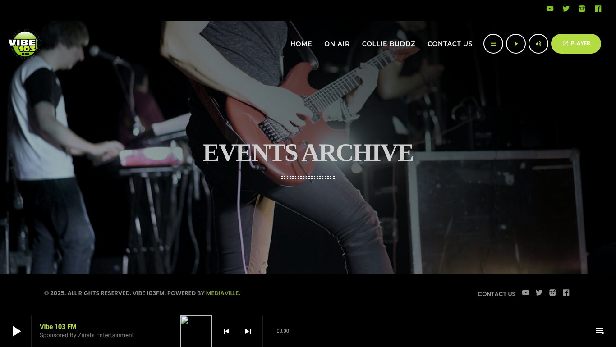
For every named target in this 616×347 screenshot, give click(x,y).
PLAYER (576, 43)
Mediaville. (223, 293)
